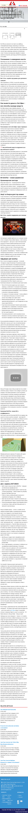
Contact (20, 797)
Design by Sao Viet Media (21, 811)
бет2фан (13, 610)
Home (19, 795)
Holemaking (5, 802)
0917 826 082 (23, 5)
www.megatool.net (7, 789)
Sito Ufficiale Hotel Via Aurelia (8, 709)
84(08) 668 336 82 (6, 786)
